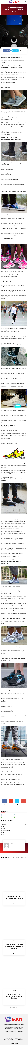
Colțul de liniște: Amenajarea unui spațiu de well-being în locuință (14, 946)
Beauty (17, 857)
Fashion (14, 990)
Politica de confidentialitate (13, 1038)
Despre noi (6, 1036)
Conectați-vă (11, 799)
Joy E (12, 843)
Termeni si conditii (19, 1039)
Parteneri (12, 1036)
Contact (14, 1041)
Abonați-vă (23, 799)
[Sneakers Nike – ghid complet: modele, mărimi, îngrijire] (14, 975)
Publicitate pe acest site (8, 1039)
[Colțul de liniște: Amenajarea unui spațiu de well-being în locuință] (14, 925)
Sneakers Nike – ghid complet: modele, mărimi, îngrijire (14, 996)
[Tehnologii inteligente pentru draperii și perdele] (14, 877)
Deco (14, 892)
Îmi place (4, 799)
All (13, 857)
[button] (26, 2)
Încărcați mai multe (13, 1007)
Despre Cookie (19, 1036)
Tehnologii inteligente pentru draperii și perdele (14, 897)
